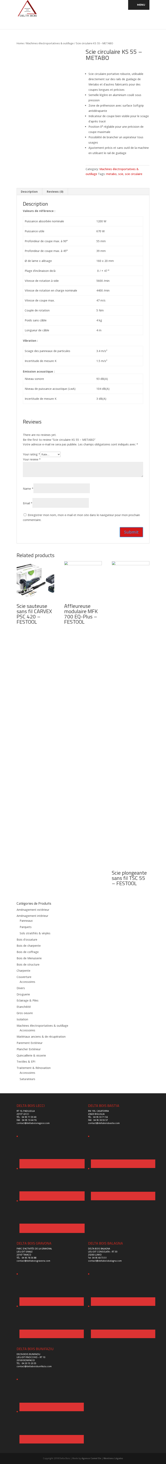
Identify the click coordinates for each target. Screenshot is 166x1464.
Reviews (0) (55, 191)
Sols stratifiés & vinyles (35, 933)
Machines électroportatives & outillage (50, 43)
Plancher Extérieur (29, 1049)
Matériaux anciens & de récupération (41, 1036)
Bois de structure (28, 964)
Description (29, 191)
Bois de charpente (29, 946)
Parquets (26, 927)
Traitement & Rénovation (34, 1068)
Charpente (23, 970)
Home (20, 43)
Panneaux (26, 921)
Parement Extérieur (30, 1043)
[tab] (29, 191)
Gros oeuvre (25, 1013)
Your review (32, 459)
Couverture (24, 977)
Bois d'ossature (27, 939)
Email (27, 503)
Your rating (31, 454)
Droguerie (23, 994)
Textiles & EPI (26, 1061)
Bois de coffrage (28, 952)
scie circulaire (133, 174)
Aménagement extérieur (33, 910)
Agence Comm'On (91, 1458)
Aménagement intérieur (32, 916)
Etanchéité (24, 1007)
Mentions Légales (113, 1458)
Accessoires (27, 982)
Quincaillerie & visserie (31, 1055)
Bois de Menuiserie (29, 958)
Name (28, 489)
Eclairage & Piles (27, 1000)
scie (120, 174)
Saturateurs (27, 1079)
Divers (21, 988)
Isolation (22, 1019)
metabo (111, 174)
